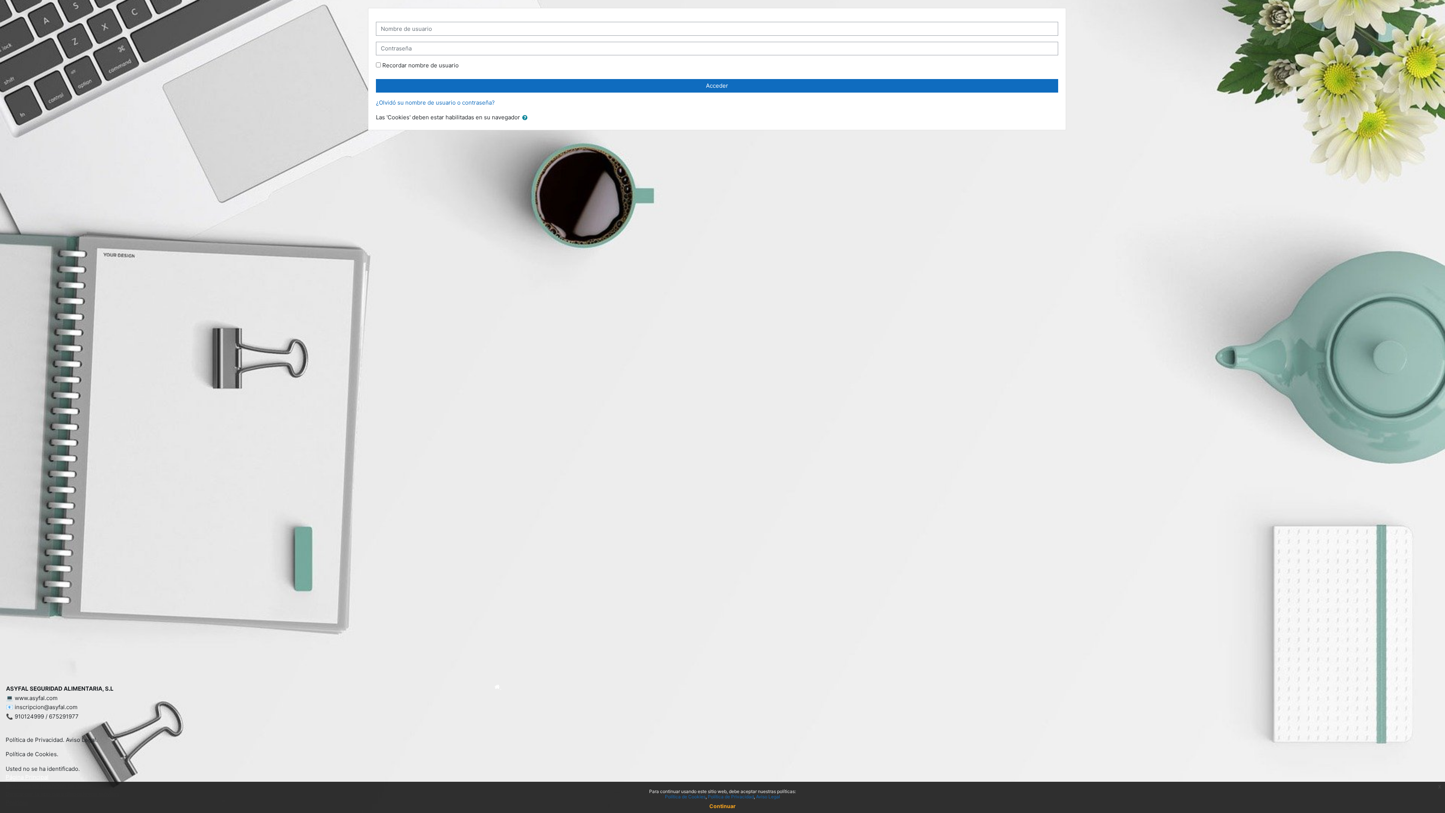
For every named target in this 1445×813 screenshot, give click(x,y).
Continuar (722, 806)
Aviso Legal (768, 796)
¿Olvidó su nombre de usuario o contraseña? (435, 102)
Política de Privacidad (731, 796)
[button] (526, 118)
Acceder (717, 85)
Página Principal (27, 777)
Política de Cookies (685, 796)
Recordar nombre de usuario (420, 65)
